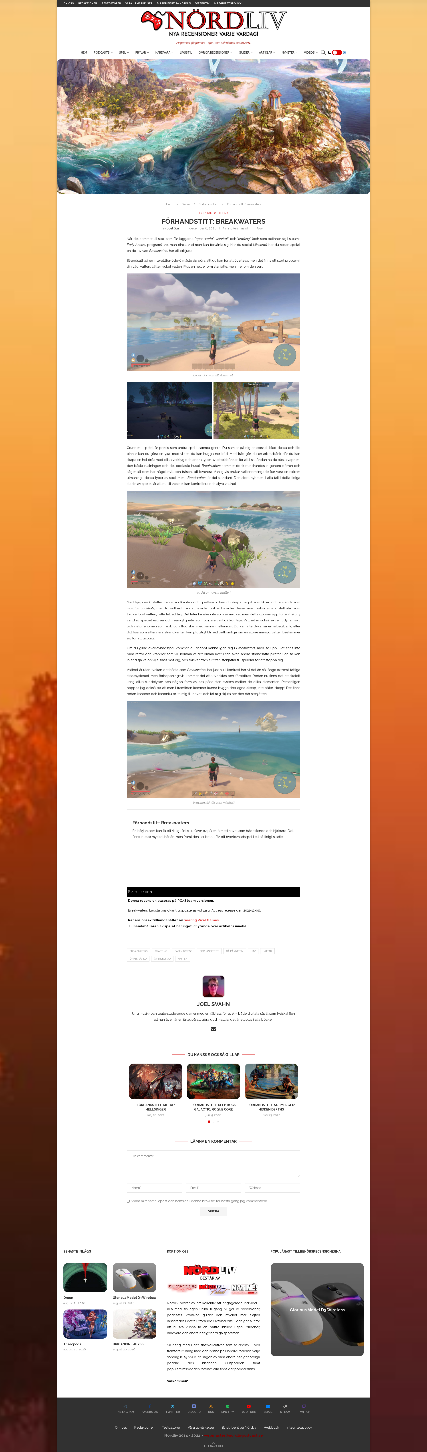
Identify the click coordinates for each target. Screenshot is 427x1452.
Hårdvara (162, 52)
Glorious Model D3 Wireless (134, 1297)
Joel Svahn (174, 228)
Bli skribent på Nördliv (174, 3)
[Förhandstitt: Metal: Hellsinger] (155, 1081)
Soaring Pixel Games (201, 920)
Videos (309, 52)
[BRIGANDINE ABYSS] (135, 1324)
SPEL (122, 52)
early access (183, 951)
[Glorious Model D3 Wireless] (135, 1277)
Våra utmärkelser (138, 3)
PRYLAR (140, 52)
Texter (186, 204)
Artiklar (265, 52)
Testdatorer (111, 3)
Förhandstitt (209, 951)
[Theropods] (85, 1324)
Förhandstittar (208, 204)
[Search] (323, 52)
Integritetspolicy (227, 3)
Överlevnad (162, 958)
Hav (253, 951)
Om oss (68, 3)
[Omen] (85, 1277)
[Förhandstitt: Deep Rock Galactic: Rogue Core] (213, 1081)
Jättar (267, 951)
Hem (84, 52)
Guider (244, 52)
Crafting (161, 951)
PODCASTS (102, 52)
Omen (68, 1297)
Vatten (182, 958)
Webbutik (202, 3)
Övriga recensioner (214, 52)
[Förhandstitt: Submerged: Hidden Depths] (271, 1081)
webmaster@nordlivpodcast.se (233, 1435)
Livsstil (186, 52)
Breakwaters (138, 951)
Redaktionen (87, 3)
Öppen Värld (138, 958)
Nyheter (288, 52)
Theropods (72, 1344)
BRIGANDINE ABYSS (128, 1344)
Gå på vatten (234, 951)
